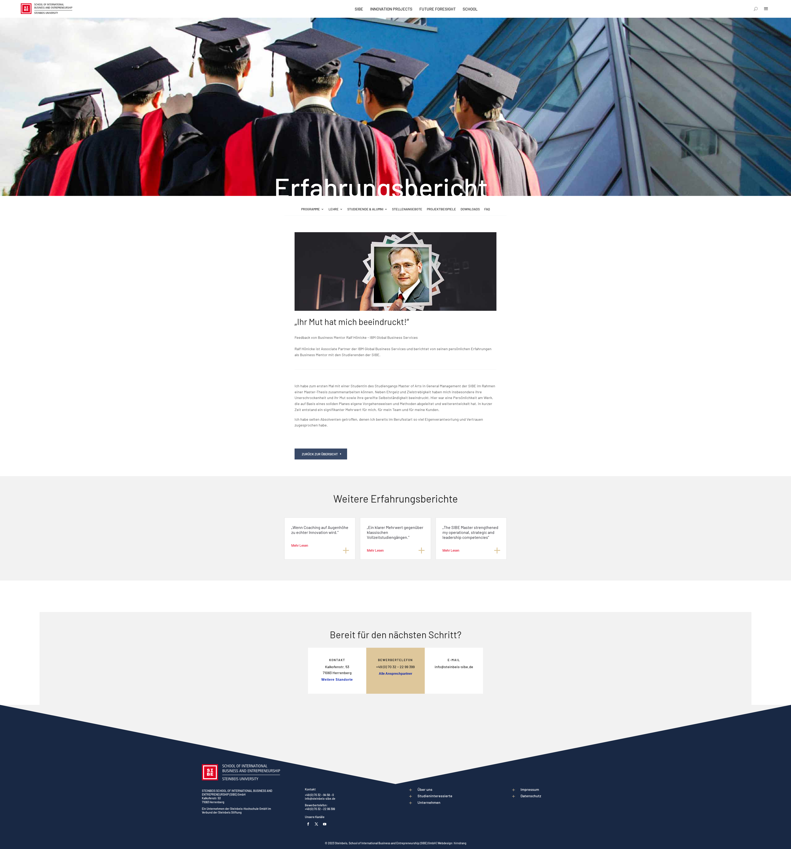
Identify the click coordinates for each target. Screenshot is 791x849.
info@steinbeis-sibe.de (454, 666)
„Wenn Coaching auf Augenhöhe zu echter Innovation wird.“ (319, 530)
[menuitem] (359, 8)
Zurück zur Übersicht (320, 454)
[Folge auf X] (316, 824)
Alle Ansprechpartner (395, 673)
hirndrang (460, 843)
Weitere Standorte (337, 679)
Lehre (334, 209)
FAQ (487, 209)
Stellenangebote (407, 209)
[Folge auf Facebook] (308, 824)
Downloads (470, 209)
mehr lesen (299, 546)
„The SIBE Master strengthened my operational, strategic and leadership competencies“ (470, 532)
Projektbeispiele (441, 209)
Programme (310, 209)
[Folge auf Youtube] (324, 824)
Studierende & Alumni (365, 209)
